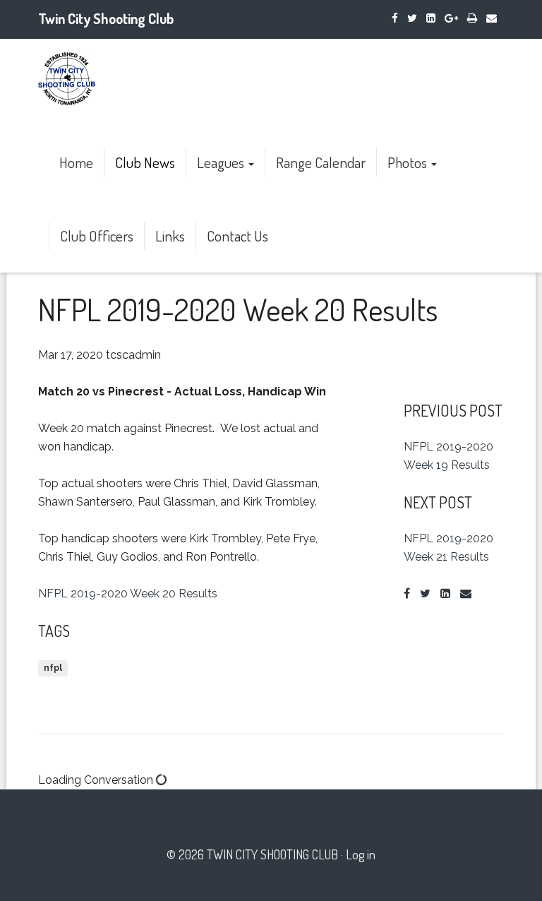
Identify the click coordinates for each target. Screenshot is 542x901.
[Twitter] (412, 18)
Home (76, 162)
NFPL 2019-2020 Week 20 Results (127, 593)
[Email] (491, 18)
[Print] (472, 18)
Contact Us (237, 235)
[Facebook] (395, 18)
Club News (145, 162)
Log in (360, 854)
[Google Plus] (451, 18)
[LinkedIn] (430, 18)
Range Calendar (321, 162)
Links (170, 235)
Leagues (222, 162)
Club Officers (96, 235)
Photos (408, 162)
